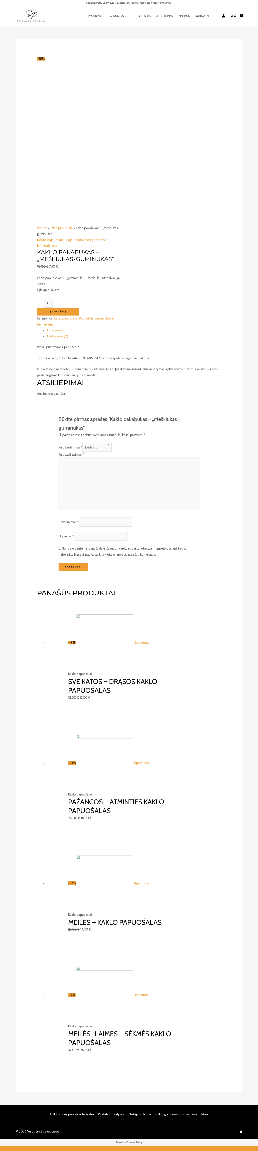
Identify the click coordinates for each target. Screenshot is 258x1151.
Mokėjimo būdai (139, 1114)
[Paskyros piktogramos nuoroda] (223, 16)
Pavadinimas (69, 522)
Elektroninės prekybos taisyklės (72, 1114)
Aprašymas (54, 330)
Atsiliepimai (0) (57, 336)
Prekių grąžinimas (167, 1114)
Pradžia (42, 228)
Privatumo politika (195, 1114)
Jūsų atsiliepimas (71, 454)
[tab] (134, 330)
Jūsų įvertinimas (70, 447)
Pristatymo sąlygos (111, 1114)
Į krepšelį (58, 311)
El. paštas (66, 536)
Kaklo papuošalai (61, 228)
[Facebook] (241, 1131)
